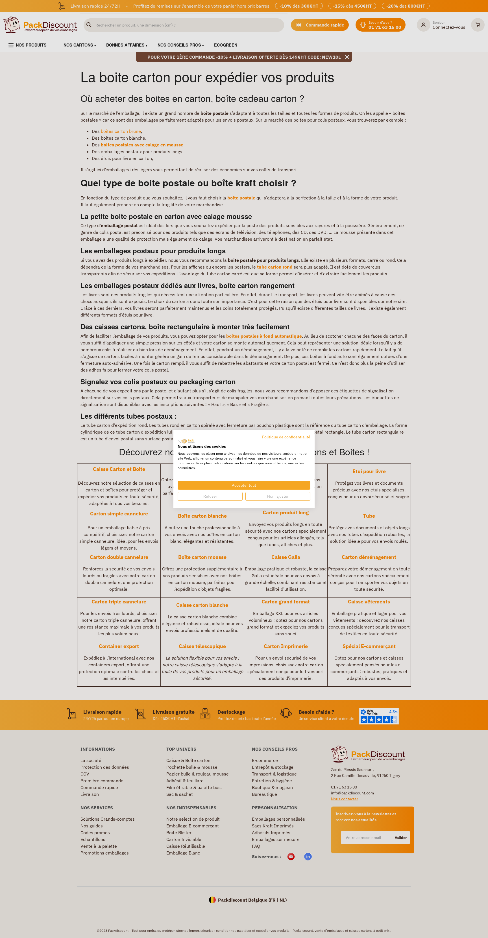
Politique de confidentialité (286, 436)
